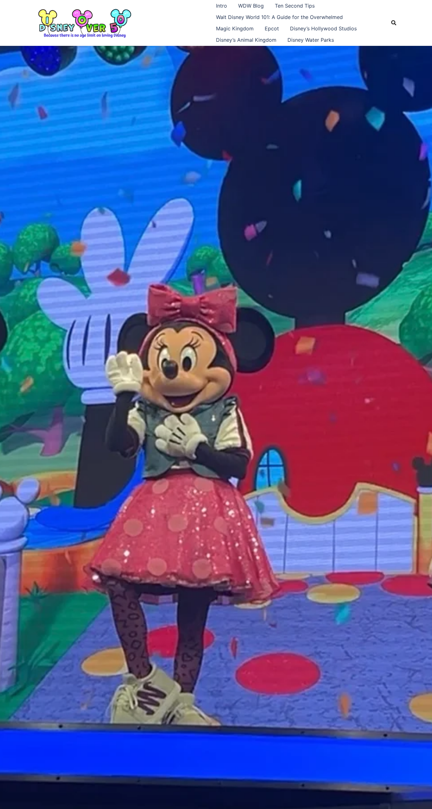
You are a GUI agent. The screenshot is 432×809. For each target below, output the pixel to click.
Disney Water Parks (310, 40)
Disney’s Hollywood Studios (323, 28)
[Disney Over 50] (85, 22)
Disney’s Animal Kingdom (246, 40)
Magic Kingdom (235, 28)
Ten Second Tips (295, 6)
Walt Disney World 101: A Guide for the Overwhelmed (279, 17)
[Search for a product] (393, 22)
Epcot (272, 28)
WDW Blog (251, 6)
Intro (221, 6)
